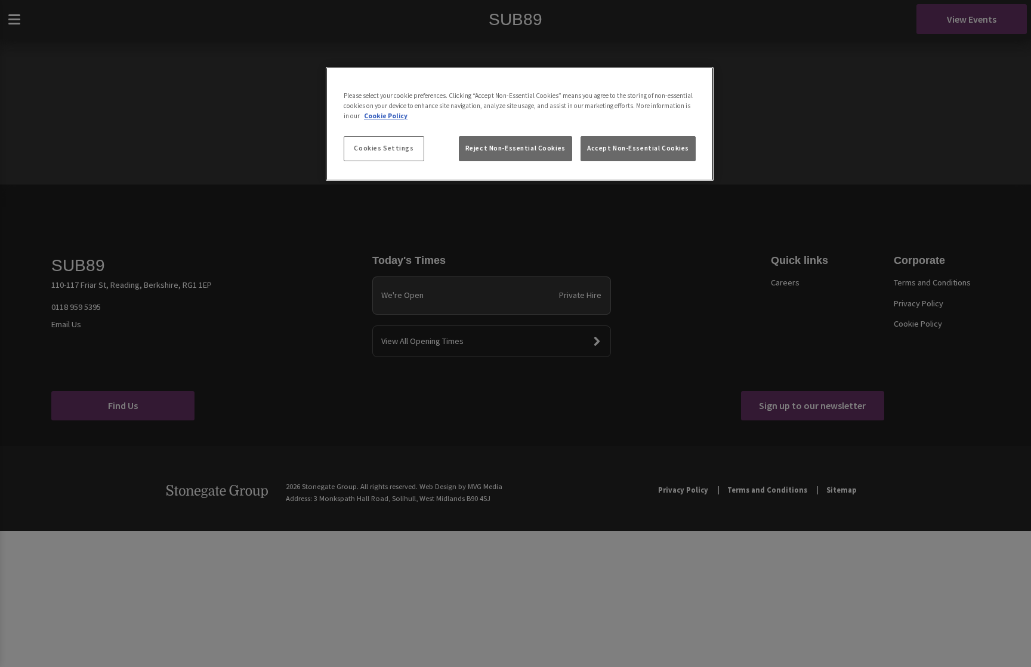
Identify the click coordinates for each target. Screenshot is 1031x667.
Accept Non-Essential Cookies (638, 148)
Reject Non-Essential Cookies (515, 148)
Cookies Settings (383, 148)
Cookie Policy (386, 116)
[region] (520, 124)
